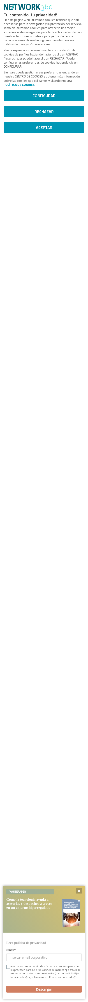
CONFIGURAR (44, 96)
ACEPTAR (44, 127)
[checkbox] (7, 967)
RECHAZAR (44, 111)
